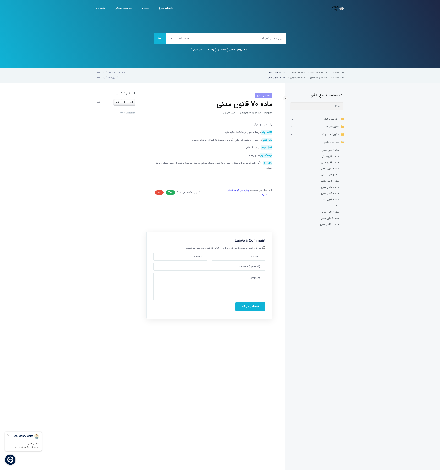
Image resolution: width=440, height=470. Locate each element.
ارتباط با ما (101, 8)
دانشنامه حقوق (166, 8)
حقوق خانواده (332, 127)
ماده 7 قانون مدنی (330, 187)
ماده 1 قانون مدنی (330, 150)
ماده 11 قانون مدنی (330, 212)
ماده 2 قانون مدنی (330, 156)
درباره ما (145, 8)
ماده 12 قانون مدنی (330, 218)
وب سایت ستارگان (123, 8)
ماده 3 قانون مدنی (330, 162)
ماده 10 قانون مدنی (330, 206)
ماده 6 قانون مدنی (330, 181)
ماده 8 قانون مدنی (330, 193)
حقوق (223, 50)
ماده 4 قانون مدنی (330, 169)
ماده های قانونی (331, 142)
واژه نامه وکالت (331, 119)
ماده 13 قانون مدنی (329, 224)
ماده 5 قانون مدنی (330, 175)
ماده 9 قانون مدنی (330, 200)
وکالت (211, 50)
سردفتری (197, 50)
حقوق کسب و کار (330, 134)
